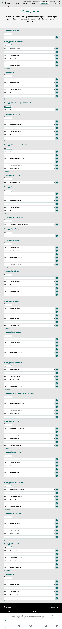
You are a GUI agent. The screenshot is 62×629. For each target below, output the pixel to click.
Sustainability (29, 1)
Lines (17, 3)
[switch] (30, 626)
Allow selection (54, 618)
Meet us (47, 1)
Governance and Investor (36, 1)
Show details (14, 627)
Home (5, 6)
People (43, 1)
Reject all (54, 621)
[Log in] (59, 3)
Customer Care (44, 3)
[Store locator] (55, 3)
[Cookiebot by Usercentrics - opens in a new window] (6, 627)
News (51, 1)
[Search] (57, 3)
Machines (25, 3)
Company (24, 1)
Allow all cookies (54, 615)
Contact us (53, 1)
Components (33, 3)
